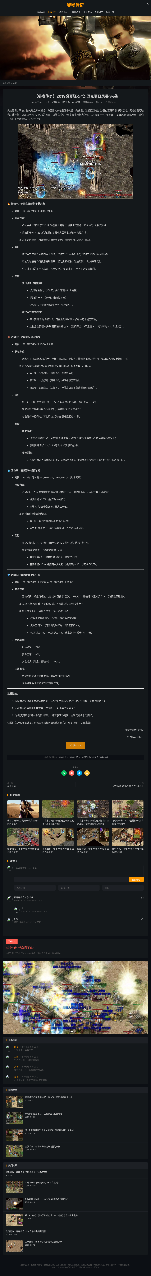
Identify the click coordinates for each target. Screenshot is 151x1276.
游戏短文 (99, 12)
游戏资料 (63, 12)
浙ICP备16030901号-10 (89, 1267)
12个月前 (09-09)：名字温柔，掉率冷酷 (26, 1048)
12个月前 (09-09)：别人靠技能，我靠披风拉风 (26, 1058)
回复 (40, 900)
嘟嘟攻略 (76, 12)
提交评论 (136, 879)
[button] (72, 1031)
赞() (110, 102)
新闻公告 (52, 12)
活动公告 (66, 102)
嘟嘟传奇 (75, 5)
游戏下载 (110, 12)
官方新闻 (76, 102)
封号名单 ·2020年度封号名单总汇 (128, 786)
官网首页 (41, 12)
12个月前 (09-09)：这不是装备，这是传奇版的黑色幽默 (30, 1078)
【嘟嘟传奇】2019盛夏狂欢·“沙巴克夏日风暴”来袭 (75, 96)
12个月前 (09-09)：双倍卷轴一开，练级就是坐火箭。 (29, 1068)
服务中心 (87, 12)
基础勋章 (11, 786)
